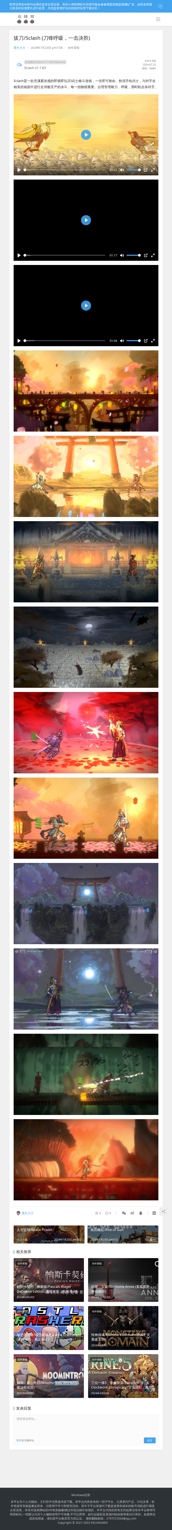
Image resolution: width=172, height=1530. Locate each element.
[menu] (158, 19)
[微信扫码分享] (124, 1213)
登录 (18, 1440)
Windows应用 (80, 1495)
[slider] (64, 170)
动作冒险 (73, 48)
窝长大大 (19, 48)
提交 (149, 1440)
